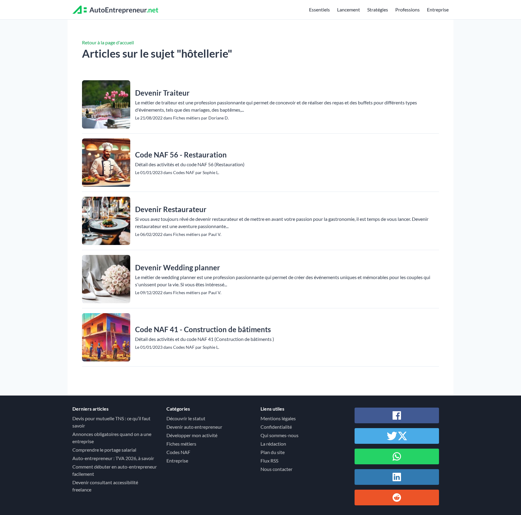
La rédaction (273, 444)
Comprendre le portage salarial (104, 450)
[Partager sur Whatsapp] (397, 456)
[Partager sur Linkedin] (397, 477)
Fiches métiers (181, 444)
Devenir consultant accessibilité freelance (105, 485)
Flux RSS (269, 460)
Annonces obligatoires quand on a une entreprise (111, 437)
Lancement (348, 9)
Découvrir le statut (185, 418)
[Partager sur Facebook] (397, 415)
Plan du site (272, 452)
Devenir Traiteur (162, 92)
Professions (407, 9)
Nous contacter (276, 469)
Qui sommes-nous (279, 435)
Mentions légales (278, 418)
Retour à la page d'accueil (108, 42)
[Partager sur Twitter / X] (397, 436)
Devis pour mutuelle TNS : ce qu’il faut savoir (111, 421)
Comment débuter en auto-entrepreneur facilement (114, 470)
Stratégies (377, 9)
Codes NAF (178, 452)
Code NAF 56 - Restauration (181, 154)
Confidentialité (276, 427)
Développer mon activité (191, 435)
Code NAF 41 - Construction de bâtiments (203, 329)
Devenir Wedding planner (177, 267)
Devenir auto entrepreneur (194, 427)
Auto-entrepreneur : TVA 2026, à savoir (113, 458)
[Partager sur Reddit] (397, 497)
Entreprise (438, 9)
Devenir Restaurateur (171, 209)
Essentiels (319, 9)
